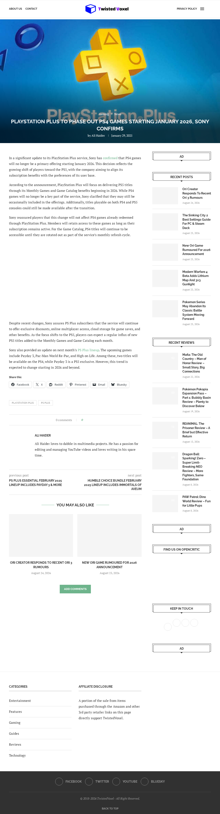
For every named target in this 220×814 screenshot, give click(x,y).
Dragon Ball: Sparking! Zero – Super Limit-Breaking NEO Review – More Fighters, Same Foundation (194, 466)
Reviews (15, 744)
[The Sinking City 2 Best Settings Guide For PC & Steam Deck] (165, 222)
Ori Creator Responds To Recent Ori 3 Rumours (196, 193)
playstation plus (23, 402)
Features (15, 711)
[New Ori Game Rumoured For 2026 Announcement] (109, 535)
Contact (31, 8)
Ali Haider (98, 135)
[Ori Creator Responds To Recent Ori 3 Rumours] (41, 535)
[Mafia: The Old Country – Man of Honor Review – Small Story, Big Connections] (165, 361)
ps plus (45, 402)
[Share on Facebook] (87, 420)
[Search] (209, 8)
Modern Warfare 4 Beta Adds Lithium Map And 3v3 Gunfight (195, 278)
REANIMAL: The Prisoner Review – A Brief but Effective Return (196, 430)
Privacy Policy (187, 8)
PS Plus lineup (88, 350)
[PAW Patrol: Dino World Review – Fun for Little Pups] (165, 503)
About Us (15, 8)
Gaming (14, 722)
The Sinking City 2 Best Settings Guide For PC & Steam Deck (196, 222)
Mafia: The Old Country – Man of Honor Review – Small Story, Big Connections (194, 363)
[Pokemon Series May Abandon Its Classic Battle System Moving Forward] (165, 308)
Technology (17, 755)
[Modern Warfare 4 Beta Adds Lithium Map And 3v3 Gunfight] (165, 278)
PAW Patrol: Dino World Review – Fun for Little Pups (196, 501)
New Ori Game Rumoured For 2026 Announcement (196, 250)
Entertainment (20, 700)
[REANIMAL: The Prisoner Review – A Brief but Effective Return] (165, 430)
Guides (14, 733)
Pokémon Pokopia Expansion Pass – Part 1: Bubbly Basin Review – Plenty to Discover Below (196, 398)
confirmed (110, 158)
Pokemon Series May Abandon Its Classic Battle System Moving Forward (194, 310)
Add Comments (75, 589)
